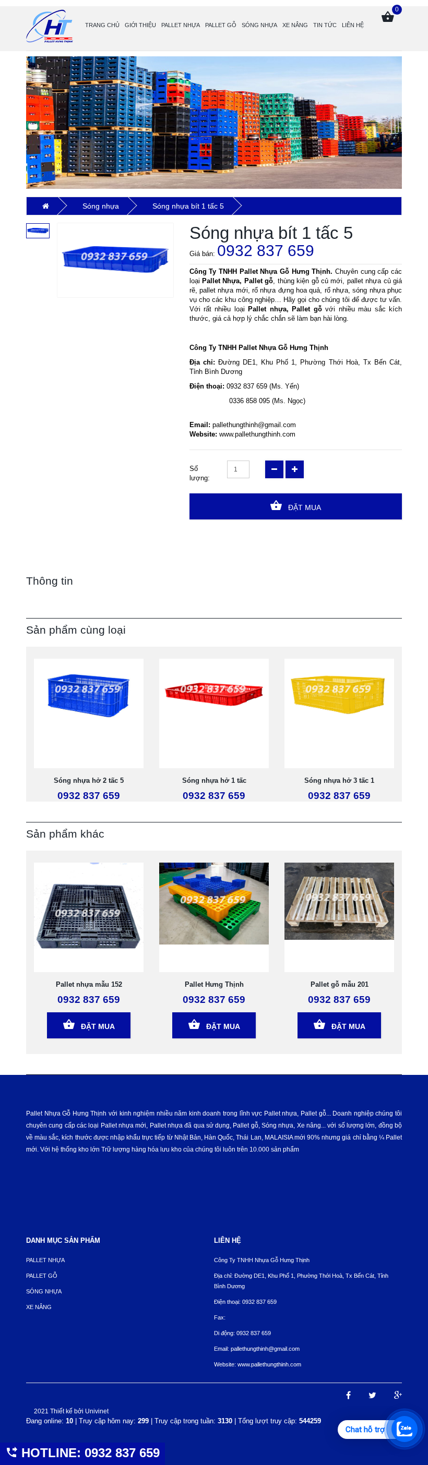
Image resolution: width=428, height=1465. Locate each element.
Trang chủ (102, 25)
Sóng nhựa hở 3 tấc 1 (339, 780)
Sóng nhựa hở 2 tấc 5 (89, 780)
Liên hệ (353, 25)
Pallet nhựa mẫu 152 (89, 984)
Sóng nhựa (259, 25)
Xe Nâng (295, 25)
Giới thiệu (140, 25)
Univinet (97, 1411)
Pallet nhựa (180, 25)
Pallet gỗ (220, 25)
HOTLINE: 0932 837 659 (89, 1453)
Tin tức (325, 25)
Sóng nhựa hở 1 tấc (214, 780)
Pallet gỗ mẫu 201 (339, 984)
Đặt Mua (303, 507)
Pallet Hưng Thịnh (214, 984)
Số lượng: (199, 473)
